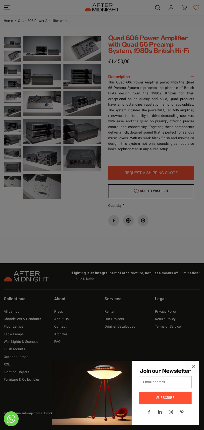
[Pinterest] (181, 412)
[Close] (193, 366)
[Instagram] (170, 412)
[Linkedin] (159, 412)
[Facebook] (149, 412)
